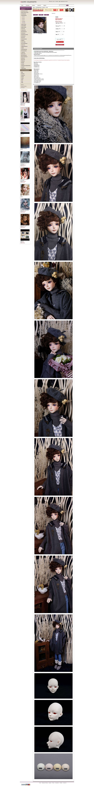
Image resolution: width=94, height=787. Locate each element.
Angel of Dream (23, 24)
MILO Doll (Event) (24, 55)
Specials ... (22, 84)
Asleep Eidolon (23, 25)
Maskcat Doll (23, 53)
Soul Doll (22, 64)
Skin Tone (58, 23)
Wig (56, 34)
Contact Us (39, 5)
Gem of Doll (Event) (24, 43)
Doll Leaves (23, 37)
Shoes (22, 79)
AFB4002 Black (23, 103)
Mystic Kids (23, 59)
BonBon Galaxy (23, 27)
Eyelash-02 (22, 134)
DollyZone (22, 40)
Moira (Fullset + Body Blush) (25, 225)
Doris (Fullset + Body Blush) (25, 210)
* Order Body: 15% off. (38, 53)
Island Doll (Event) (24, 49)
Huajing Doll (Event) (24, 46)
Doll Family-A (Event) (24, 34)
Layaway (33, 5)
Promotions (27, 5)
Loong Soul (23, 52)
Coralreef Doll (23, 30)
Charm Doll (23, 28)
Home (22, 5)
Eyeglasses (23, 75)
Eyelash (22, 76)
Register (57, 1)
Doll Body (23, 21)
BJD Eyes (22, 73)
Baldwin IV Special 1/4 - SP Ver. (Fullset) (25, 163)
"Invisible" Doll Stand (24, 148)
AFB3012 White (23, 118)
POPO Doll (22, 61)
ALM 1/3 (43, 7)
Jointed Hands (23, 68)
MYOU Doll (23, 58)
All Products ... (23, 87)
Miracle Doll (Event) (24, 56)
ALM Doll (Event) (38, 7)
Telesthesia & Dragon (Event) (25, 65)
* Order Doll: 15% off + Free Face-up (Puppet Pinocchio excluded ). (45, 52)
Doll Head (23, 22)
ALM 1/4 (23, 18)
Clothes (22, 78)
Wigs (22, 72)
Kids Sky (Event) (23, 50)
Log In (53, 1)
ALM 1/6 (23, 19)
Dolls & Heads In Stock (24, 12)
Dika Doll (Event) (23, 31)
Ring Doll (22, 62)
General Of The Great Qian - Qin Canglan (25, 180)
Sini (21, 195)
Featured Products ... (24, 86)
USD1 (22, 82)
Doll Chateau (23, 33)
